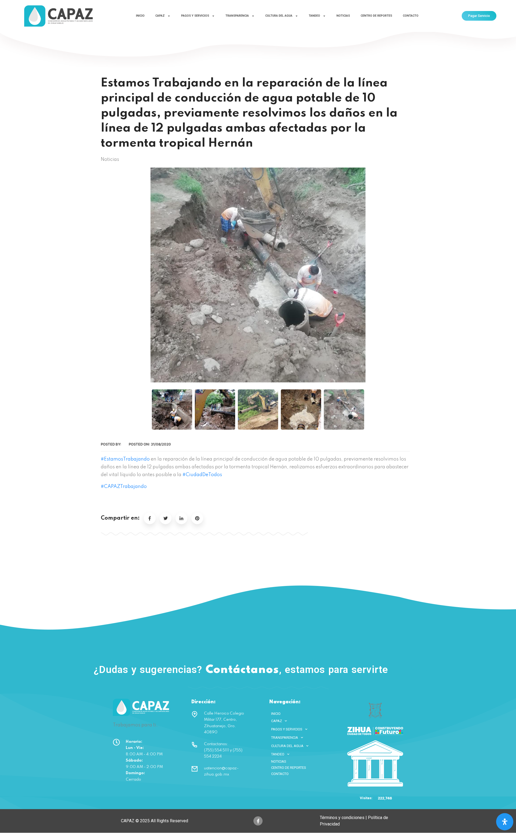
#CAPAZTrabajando (124, 486)
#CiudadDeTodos (202, 474)
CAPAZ (160, 15)
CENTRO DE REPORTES (376, 15)
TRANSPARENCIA (237, 15)
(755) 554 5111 (432, 669)
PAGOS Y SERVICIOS (195, 15)
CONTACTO (410, 15)
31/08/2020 (161, 444)
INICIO (140, 15)
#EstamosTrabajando (125, 459)
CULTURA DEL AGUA (278, 15)
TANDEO (314, 15)
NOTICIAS (343, 15)
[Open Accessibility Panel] (504, 821)
